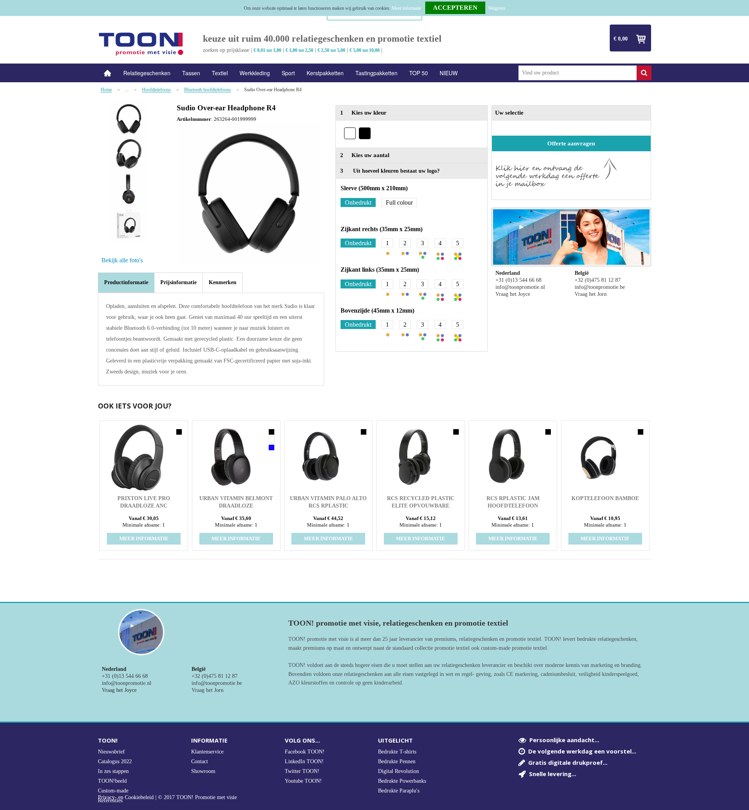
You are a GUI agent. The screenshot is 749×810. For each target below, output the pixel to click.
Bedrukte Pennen (396, 761)
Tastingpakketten (376, 73)
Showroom (203, 771)
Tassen (191, 73)
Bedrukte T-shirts (397, 752)
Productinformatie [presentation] (126, 282)
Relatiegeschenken (146, 73)
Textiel (220, 73)
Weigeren (496, 8)
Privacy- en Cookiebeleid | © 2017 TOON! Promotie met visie (167, 797)
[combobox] (577, 72)
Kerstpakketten (325, 73)
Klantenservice (207, 752)
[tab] (126, 282)
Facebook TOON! (305, 752)
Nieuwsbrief (111, 752)
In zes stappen (113, 771)
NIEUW (449, 73)
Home (107, 73)
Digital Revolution (398, 771)
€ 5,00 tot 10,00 (365, 50)
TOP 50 (418, 73)
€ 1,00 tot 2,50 (299, 50)
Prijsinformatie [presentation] (178, 282)
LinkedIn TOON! (304, 761)
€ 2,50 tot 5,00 (331, 50)
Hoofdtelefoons (156, 89)
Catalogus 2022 (115, 761)
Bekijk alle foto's (122, 260)
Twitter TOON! (302, 771)
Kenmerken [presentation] (222, 282)
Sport (288, 73)
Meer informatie (406, 8)
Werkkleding (255, 73)
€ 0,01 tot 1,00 (267, 50)
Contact (199, 761)
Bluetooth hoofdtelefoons (207, 89)
